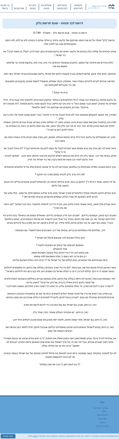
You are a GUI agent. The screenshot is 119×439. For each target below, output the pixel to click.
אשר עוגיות (8, 436)
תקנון (35, 436)
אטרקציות (19, 8)
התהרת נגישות (102, 426)
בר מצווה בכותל (4, 6)
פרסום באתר (102, 415)
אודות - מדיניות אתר (101, 410)
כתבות (102, 422)
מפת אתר (102, 418)
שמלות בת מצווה (46, 6)
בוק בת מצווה (32, 6)
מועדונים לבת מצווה (62, 7)
